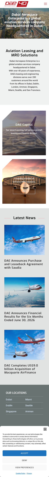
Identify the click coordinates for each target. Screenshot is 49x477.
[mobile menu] (45, 4)
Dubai (9, 399)
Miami (28, 399)
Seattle (29, 405)
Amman (29, 411)
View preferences (24, 467)
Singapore (11, 411)
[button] (45, 429)
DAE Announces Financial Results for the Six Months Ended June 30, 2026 (23, 317)
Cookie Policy (20, 473)
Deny (24, 460)
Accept (24, 453)
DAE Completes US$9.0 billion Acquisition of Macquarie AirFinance (21, 369)
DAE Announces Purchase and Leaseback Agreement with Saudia (23, 264)
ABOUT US (24, 34)
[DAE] (15, 4)
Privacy (29, 473)
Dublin (9, 405)
